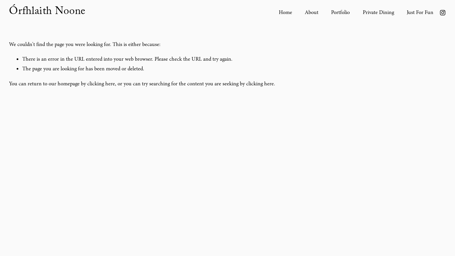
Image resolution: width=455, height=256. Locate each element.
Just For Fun (420, 12)
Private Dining (378, 12)
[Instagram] (442, 12)
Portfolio (340, 12)
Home (285, 12)
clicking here (101, 83)
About (311, 12)
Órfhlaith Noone (47, 12)
